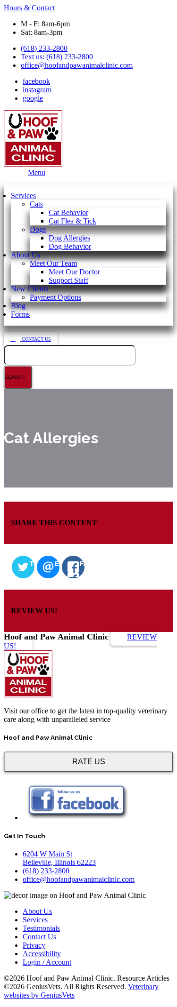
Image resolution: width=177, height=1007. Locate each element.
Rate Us (88, 762)
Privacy (34, 945)
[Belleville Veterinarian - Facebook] (76, 818)
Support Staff (68, 280)
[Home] (28, 695)
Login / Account (47, 962)
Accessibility (42, 954)
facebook (36, 81)
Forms (20, 314)
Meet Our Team (53, 263)
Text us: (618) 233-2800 (57, 57)
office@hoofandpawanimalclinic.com (77, 65)
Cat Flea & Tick (72, 221)
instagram (37, 90)
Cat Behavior (68, 212)
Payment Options (55, 297)
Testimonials (41, 928)
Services (23, 196)
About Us (25, 255)
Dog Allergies (69, 238)
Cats (36, 204)
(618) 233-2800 (44, 48)
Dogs (38, 229)
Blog (18, 306)
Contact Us (35, 339)
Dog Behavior (70, 246)
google (33, 98)
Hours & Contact (29, 8)
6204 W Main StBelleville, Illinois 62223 (59, 858)
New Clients (29, 289)
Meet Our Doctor (74, 272)
